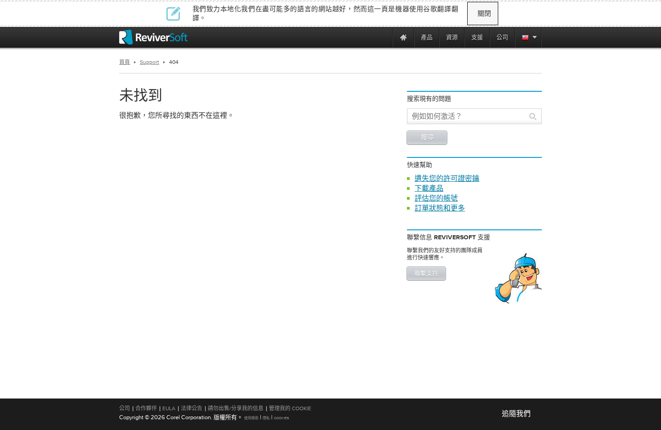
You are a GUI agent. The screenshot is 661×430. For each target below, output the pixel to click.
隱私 (266, 418)
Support (149, 62)
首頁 (124, 62)
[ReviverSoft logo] (153, 37)
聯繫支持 (426, 274)
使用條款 (251, 418)
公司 (124, 408)
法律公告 (191, 408)
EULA (168, 408)
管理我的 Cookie (290, 408)
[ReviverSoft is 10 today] (384, 37)
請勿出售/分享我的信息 (236, 408)
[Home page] (403, 37)
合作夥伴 (146, 408)
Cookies (281, 418)
